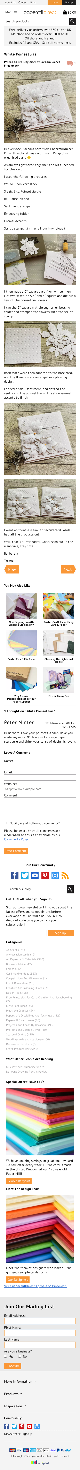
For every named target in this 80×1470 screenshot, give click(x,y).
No (25, 1356)
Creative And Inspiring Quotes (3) (27, 988)
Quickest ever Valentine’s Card (25, 1067)
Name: (8, 761)
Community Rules (16, 839)
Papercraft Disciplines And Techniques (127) (34, 1015)
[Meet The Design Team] (40, 1229)
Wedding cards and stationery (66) (28, 1039)
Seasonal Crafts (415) (20, 1034)
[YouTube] (35, 876)
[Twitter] (25, 876)
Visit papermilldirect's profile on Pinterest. (35, 1286)
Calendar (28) (14, 969)
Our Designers (18, 1279)
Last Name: (12, 1339)
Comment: (11, 795)
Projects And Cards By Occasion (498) (30, 1025)
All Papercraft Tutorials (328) (25, 959)
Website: (10, 784)
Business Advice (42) (19, 964)
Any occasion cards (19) (20, 954)
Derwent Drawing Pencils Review (26, 1071)
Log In (55, 2)
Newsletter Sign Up (18, 1434)
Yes (11, 1356)
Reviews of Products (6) (21, 1044)
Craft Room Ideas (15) (20, 983)
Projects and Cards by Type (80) (26, 1030)
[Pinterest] (45, 876)
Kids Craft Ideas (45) (19, 1006)
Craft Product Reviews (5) (23, 1049)
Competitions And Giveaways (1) (26, 978)
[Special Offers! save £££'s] (40, 1121)
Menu (9, 12)
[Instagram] (55, 876)
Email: (8, 772)
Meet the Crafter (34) (20, 1010)
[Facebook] (15, 876)
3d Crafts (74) (15, 950)
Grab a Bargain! (19, 1181)
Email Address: (15, 1315)
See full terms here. (56, 42)
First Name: (12, 1327)
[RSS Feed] (65, 876)
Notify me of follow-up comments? (34, 823)
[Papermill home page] (40, 12)
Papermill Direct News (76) (23, 1020)
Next (68, 569)
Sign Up (69, 2)
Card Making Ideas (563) (21, 973)
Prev (12, 569)
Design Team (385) (17, 993)
